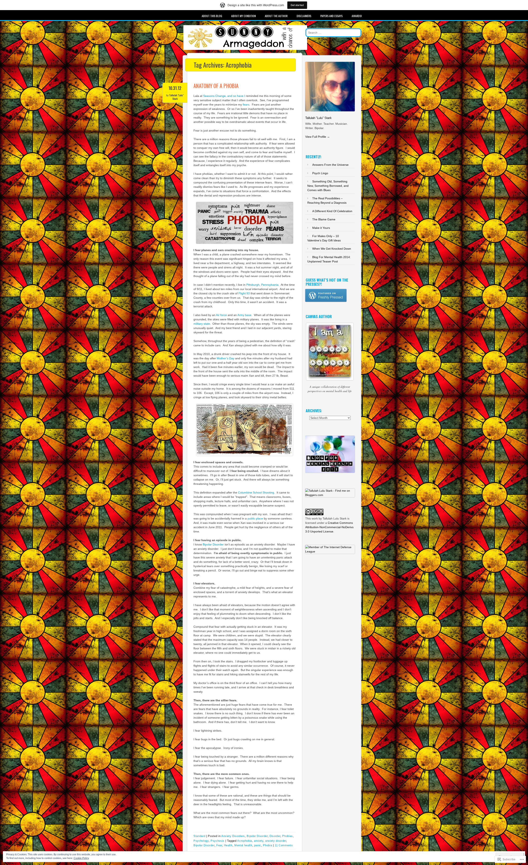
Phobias (287, 836)
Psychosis (217, 840)
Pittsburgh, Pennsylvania (262, 284)
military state (201, 323)
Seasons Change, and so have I (224, 96)
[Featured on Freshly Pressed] (325, 300)
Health (228, 845)
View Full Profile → (317, 136)
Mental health (243, 845)
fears (246, 104)
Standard (199, 836)
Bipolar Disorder (213, 544)
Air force (221, 315)
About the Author (276, 16)
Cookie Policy (81, 858)
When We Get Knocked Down (331, 248)
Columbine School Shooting (256, 492)
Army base (244, 315)
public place (255, 518)
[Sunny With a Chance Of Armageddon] (245, 49)
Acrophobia (244, 840)
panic (257, 845)
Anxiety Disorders (233, 836)
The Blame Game (323, 219)
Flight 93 (244, 293)
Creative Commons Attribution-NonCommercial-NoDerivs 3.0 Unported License (329, 527)
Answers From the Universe (330, 164)
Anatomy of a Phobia (215, 85)
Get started (297, 5)
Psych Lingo (320, 173)
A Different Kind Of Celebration (332, 211)
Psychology (201, 840)
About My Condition (243, 16)
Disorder (275, 836)
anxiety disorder (275, 840)
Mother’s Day (225, 358)
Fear (219, 845)
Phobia (267, 845)
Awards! (357, 16)
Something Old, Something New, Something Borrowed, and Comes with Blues (328, 186)
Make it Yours (321, 227)
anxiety (258, 840)
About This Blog (212, 16)
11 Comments (284, 845)
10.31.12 (175, 88)
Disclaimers (304, 16)
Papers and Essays (331, 16)
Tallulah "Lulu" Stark (176, 96)
